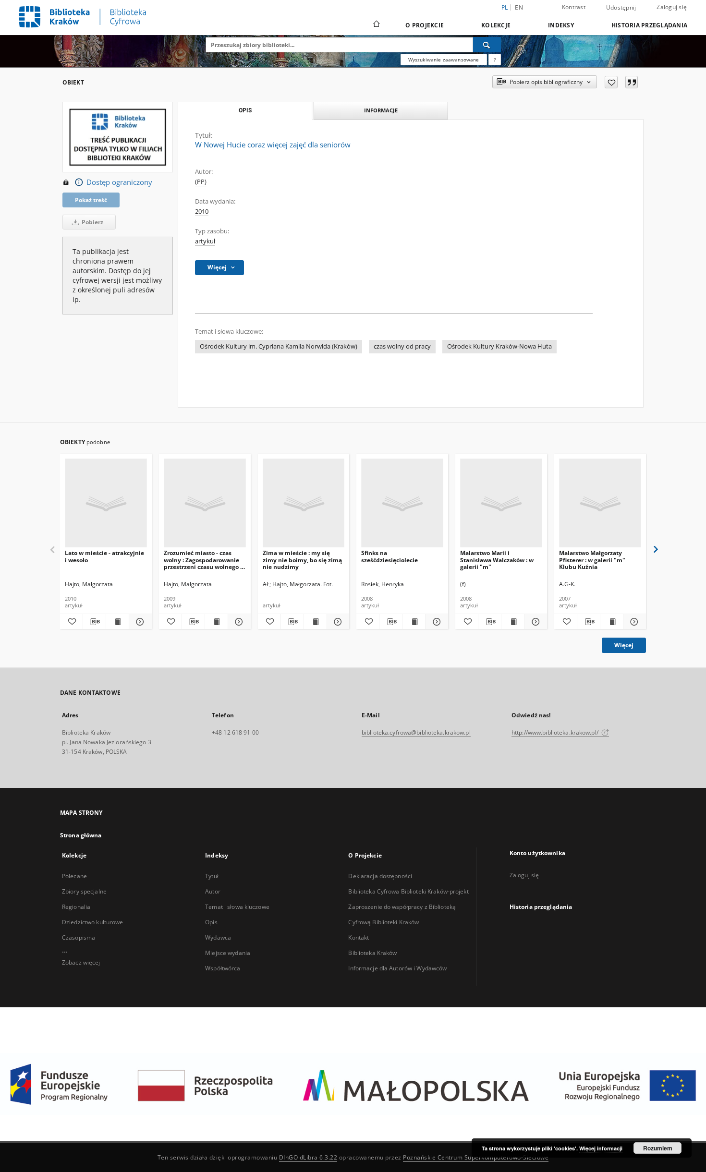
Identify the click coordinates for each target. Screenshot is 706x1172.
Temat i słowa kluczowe (237, 907)
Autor (212, 891)
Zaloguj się (672, 7)
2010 (201, 211)
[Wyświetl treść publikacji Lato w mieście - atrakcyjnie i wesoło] (117, 622)
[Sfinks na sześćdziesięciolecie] (402, 503)
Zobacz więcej (81, 962)
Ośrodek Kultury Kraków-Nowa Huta (499, 346)
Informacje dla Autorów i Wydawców (397, 968)
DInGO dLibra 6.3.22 (308, 1157)
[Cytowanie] (631, 82)
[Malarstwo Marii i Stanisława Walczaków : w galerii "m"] (501, 503)
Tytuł (212, 876)
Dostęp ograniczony (119, 182)
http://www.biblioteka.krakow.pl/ (555, 732)
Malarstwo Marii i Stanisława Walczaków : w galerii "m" (497, 559)
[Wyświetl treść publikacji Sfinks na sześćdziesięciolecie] (413, 622)
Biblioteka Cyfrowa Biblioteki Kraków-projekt (408, 891)
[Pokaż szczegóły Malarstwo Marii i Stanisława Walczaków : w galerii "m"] (534, 622)
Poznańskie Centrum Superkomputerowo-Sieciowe (475, 1157)
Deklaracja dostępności (380, 876)
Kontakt (358, 937)
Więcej (623, 645)
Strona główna (81, 835)
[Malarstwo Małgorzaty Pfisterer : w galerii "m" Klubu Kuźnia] (600, 503)
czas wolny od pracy (402, 346)
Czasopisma (78, 937)
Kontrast (573, 7)
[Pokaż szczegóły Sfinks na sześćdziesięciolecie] (435, 622)
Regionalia (76, 907)
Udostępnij (621, 8)
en (519, 7)
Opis (211, 922)
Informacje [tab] (381, 110)
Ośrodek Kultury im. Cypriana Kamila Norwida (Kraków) (278, 346)
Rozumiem (657, 1148)
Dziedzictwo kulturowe (92, 922)
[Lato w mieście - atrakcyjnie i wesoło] (105, 503)
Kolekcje (496, 25)
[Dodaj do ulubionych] (611, 82)
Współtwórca (222, 968)
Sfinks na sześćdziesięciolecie (389, 556)
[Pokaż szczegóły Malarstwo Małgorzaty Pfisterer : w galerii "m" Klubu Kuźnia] (633, 622)
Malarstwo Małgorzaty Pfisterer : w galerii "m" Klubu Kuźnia (592, 559)
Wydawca (218, 937)
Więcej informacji (600, 1148)
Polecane (74, 876)
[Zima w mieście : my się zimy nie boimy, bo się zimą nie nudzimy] (303, 503)
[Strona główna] (376, 25)
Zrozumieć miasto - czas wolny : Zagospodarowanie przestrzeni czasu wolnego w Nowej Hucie (204, 559)
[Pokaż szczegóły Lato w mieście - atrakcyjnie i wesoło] (139, 622)
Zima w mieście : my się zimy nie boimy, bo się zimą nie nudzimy (302, 559)
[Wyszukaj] (487, 44)
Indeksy (561, 25)
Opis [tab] (245, 110)
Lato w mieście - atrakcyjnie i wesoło (104, 556)
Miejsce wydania (227, 953)
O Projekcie (424, 25)
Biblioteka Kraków (372, 953)
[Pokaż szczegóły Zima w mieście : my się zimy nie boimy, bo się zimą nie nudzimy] (337, 622)
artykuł (205, 241)
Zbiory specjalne (84, 891)
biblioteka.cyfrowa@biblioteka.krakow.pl (416, 732)
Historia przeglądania (649, 25)
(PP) (201, 182)
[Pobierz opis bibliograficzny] (94, 622)
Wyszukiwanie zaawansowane (443, 59)
